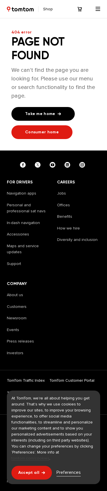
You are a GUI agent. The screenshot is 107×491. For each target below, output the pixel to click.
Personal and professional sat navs (26, 208)
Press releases (20, 341)
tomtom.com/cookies (30, 458)
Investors (15, 353)
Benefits (64, 216)
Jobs (61, 193)
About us (15, 294)
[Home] (20, 9)
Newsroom (17, 318)
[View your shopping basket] (83, 9)
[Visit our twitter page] (39, 165)
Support (14, 263)
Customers (17, 306)
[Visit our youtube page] (54, 165)
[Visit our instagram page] (83, 165)
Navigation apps (21, 193)
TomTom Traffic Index (26, 380)
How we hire (68, 228)
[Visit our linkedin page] (68, 165)
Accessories (18, 234)
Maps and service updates (23, 249)
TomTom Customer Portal (71, 380)
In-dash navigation (23, 222)
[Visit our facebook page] (24, 165)
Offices (63, 205)
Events (13, 329)
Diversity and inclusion (77, 239)
